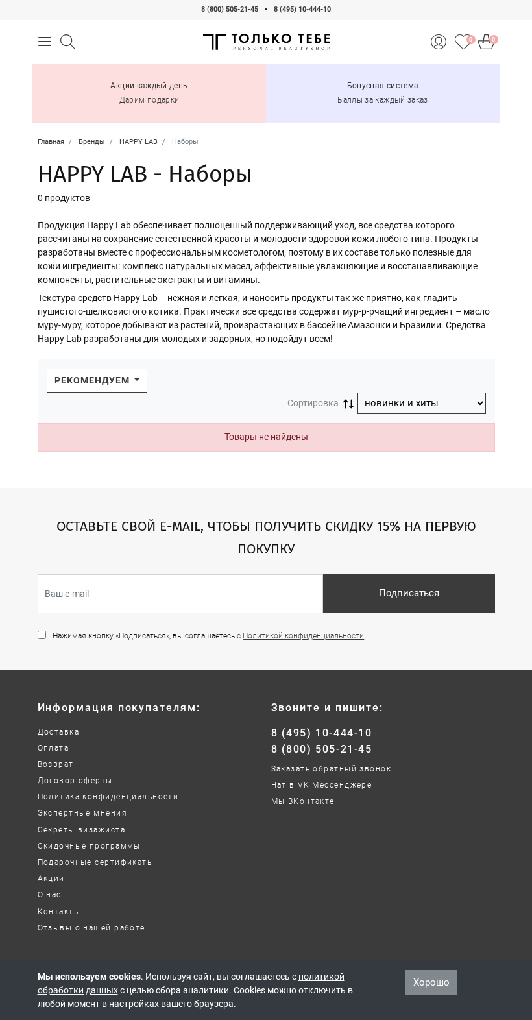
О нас (50, 894)
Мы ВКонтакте (303, 801)
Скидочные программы (89, 846)
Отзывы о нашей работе (91, 927)
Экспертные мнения (82, 813)
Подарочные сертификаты (96, 862)
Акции (51, 878)
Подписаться (409, 593)
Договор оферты (75, 780)
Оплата (53, 748)
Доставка (59, 731)
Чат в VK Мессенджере (321, 785)
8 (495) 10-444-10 (302, 9)
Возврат (56, 764)
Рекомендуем (93, 380)
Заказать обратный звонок (331, 768)
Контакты (59, 911)
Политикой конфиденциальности (303, 635)
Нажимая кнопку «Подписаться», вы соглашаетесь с (208, 635)
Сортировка (313, 403)
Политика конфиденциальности (108, 796)
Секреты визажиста (81, 829)
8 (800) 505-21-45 (229, 9)
